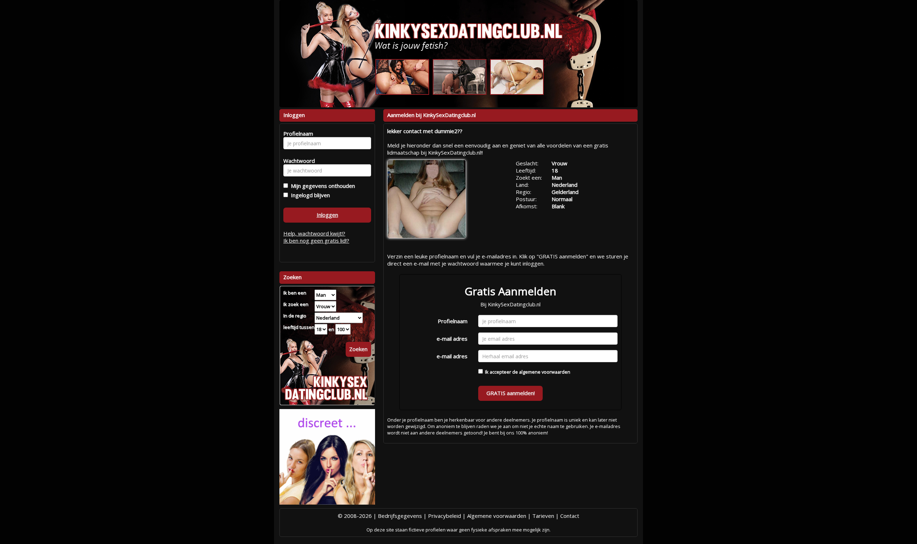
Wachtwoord (297, 160)
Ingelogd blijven (309, 195)
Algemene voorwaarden (496, 515)
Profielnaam (452, 321)
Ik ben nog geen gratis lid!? (316, 240)
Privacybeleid (444, 515)
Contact (569, 515)
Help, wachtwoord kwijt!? (314, 233)
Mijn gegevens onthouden (321, 185)
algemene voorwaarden (544, 372)
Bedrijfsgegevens (400, 515)
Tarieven (543, 515)
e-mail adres (452, 338)
